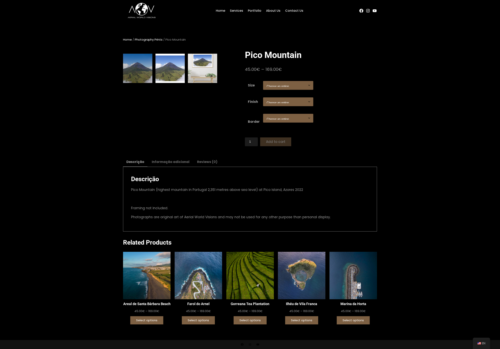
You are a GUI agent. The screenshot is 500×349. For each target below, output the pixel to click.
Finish (253, 101)
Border (254, 121)
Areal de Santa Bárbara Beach (147, 304)
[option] (170, 68)
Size (251, 85)
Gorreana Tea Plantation (250, 304)
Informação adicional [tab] (170, 161)
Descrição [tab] (135, 161)
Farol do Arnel (198, 304)
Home (127, 39)
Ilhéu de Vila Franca (301, 304)
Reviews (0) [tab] (207, 161)
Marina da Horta (353, 304)
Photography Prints (148, 39)
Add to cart (275, 141)
